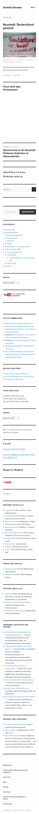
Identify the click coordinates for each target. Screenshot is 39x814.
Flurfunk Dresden (10, 516)
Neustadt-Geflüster (11, 538)
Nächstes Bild (7, 17)
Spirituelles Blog (10, 544)
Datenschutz (7, 804)
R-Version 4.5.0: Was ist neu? (14, 379)
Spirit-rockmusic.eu (11, 730)
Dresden (9, 255)
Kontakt (5, 787)
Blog (4, 782)
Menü (33, 7)
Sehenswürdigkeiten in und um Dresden (21, 258)
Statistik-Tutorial (10, 574)
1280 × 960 (16, 75)
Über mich (6, 777)
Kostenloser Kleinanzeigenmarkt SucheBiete (19, 724)
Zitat (6, 266)
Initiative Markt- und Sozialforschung (16, 688)
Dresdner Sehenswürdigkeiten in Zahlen (14, 798)
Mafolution (8, 594)
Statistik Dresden (12, 7)
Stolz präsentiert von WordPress (22, 810)
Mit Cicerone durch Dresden (14, 533)
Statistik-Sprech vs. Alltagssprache (16, 246)
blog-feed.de (7, 494)
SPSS (9, 241)
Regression (10, 238)
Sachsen (9, 263)
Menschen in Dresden (12, 527)
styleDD (7, 549)
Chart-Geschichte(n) (13, 252)
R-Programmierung (13, 235)
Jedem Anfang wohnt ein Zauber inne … (18, 374)
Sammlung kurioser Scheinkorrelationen (17, 602)
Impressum (7, 792)
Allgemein (8, 230)
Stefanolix (8, 547)
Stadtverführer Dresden (12, 736)
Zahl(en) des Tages (11, 249)
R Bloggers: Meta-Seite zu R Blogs (14, 449)
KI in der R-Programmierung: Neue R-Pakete (19, 376)
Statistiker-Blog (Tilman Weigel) (15, 611)
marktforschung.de (11, 569)
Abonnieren (28, 212)
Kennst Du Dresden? (11, 521)
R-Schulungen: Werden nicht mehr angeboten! (15, 771)
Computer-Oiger (10, 510)
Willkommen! (7, 765)
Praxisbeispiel (9, 232)
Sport (6, 244)
